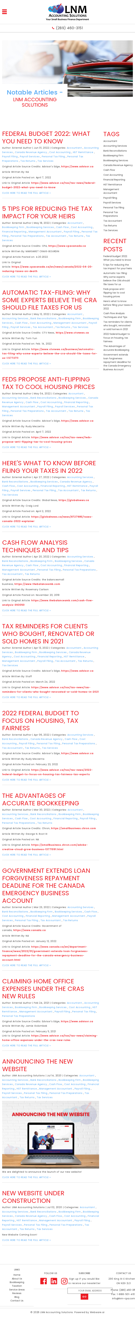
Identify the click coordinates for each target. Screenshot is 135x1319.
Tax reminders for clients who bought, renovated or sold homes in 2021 (48, 633)
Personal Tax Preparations (27, 236)
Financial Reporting (14, 231)
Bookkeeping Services (40, 227)
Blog (16, 1297)
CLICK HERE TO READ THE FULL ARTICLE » (26, 193)
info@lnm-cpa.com (123, 1298)
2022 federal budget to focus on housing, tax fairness (40, 720)
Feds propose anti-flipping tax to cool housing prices (48, 383)
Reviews (16, 1293)
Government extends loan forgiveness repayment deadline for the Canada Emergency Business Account (46, 885)
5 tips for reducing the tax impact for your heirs (47, 212)
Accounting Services (15, 318)
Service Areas (17, 1289)
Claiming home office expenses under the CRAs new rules (43, 988)
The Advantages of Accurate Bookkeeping (40, 799)
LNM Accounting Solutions (56, 1312)
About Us (17, 1278)
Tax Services (46, 161)
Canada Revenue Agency (31, 152)
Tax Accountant (56, 236)
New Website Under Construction (33, 1197)
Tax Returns (27, 161)
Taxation (17, 1286)
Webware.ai (97, 1312)
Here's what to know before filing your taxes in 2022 (49, 467)
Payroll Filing (10, 156)
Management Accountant (45, 231)
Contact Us (16, 1300)
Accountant (74, 147)
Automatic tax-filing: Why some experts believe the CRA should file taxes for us (49, 300)
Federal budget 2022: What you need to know (46, 137)
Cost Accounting (60, 152)
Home (17, 1275)
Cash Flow (62, 227)
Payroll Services (30, 156)
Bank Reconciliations (43, 318)
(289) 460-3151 (69, 28)
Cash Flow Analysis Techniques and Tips (35, 546)
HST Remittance (83, 152)
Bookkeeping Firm (13, 227)
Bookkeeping (17, 1282)
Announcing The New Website (37, 1065)
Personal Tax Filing (53, 156)
